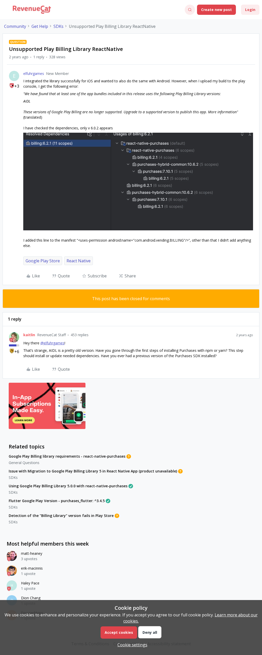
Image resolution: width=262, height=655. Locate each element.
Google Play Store (43, 261)
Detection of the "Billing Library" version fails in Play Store (61, 515)
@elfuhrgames (52, 343)
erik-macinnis (32, 568)
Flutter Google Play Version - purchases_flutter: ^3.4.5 (57, 500)
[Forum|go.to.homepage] (32, 10)
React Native (79, 261)
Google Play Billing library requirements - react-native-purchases (67, 456)
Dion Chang (30, 597)
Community (15, 26)
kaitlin (29, 334)
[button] (6, 10)
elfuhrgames (33, 73)
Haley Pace (30, 583)
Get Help (39, 26)
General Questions (24, 462)
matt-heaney (31, 553)
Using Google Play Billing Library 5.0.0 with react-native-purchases (68, 485)
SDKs (58, 26)
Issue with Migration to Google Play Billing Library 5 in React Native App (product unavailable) (93, 471)
